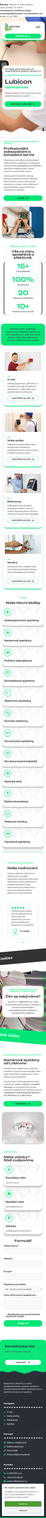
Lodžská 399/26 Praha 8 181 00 (18, 1231)
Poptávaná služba (15, 1284)
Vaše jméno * (11, 1246)
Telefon (8, 1259)
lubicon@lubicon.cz (14, 1207)
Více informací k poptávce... (20, 1295)
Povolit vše (23, 1504)
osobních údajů (15, 1316)
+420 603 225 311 (12, 1182)
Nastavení (23, 1510)
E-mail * (8, 1272)
